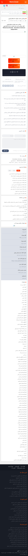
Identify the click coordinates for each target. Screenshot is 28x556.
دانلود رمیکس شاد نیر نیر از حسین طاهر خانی (18, 211)
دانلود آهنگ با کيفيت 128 (13, 66)
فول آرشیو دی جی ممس (22, 363)
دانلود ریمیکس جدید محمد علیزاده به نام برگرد (17, 115)
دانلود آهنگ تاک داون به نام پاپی (20, 193)
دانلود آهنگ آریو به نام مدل (22, 486)
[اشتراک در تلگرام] (3, 86)
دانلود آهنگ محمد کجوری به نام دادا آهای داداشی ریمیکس (15, 112)
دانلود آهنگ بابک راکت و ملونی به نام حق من (18, 496)
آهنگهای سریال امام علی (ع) (21, 320)
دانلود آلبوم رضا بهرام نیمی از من (21, 507)
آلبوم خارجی (24, 291)
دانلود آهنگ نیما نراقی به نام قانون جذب (19, 492)
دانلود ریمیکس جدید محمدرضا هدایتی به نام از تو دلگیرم (15, 125)
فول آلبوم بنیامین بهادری (22, 381)
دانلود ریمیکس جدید (21, 26)
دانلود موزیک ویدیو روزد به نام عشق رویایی (19, 542)
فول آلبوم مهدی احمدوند (22, 434)
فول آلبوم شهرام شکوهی (22, 398)
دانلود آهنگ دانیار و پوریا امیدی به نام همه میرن (17, 174)
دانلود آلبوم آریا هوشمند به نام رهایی (20, 511)
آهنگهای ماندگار (23, 322)
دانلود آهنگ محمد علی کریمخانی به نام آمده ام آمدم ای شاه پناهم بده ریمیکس (15, 108)
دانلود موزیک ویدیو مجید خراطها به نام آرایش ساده (17, 536)
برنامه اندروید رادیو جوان (22, 333)
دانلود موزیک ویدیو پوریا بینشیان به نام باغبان (18, 540)
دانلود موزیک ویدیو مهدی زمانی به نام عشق (18, 528)
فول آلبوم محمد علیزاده (22, 427)
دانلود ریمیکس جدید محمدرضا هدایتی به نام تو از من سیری (15, 118)
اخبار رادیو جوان (23, 326)
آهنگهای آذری (24, 309)
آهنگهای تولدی (23, 311)
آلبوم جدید (24, 289)
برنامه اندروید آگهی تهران (22, 331)
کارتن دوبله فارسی (23, 444)
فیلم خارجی (24, 442)
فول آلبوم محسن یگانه (22, 425)
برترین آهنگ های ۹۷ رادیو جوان (20, 328)
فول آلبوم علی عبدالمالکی (22, 407)
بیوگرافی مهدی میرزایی (22, 342)
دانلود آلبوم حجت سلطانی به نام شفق (20, 505)
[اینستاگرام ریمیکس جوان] (6, 5)
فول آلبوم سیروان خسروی (21, 396)
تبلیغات (25, 346)
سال (9, 170)
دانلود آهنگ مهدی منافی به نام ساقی (20, 484)
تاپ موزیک (24, 344)
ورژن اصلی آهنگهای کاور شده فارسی (20, 460)
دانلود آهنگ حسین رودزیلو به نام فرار (19, 182)
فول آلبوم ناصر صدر (23, 436)
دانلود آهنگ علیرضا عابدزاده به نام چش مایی (18, 189)
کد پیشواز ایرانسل (23, 447)
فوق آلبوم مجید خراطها (22, 361)
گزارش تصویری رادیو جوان (21, 451)
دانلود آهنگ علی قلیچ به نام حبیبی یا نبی (19, 185)
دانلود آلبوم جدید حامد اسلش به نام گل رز (19, 521)
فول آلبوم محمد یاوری (22, 429)
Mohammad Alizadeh (21, 161)
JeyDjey (24, 159)
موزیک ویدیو (24, 458)
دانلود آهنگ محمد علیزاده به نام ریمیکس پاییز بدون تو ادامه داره (15, 99)
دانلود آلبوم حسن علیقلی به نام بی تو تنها (19, 502)
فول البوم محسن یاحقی (22, 438)
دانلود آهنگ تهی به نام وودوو (21, 478)
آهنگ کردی (24, 307)
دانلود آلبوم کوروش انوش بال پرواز (20, 515)
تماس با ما (13, 468)
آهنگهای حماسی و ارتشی (21, 315)
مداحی (25, 453)
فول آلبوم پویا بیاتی (23, 385)
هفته (18, 170)
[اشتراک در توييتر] (13, 86)
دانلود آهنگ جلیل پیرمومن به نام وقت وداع (18, 176)
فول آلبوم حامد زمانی (22, 388)
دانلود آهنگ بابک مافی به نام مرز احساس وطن (18, 480)
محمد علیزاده (11, 162)
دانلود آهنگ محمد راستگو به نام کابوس (19, 215)
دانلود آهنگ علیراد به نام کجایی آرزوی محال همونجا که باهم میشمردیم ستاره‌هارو (16, 489)
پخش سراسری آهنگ (21, 468)
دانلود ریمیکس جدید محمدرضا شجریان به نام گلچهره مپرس (15, 122)
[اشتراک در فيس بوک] (6, 86)
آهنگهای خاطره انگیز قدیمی (21, 318)
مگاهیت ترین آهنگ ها (22, 455)
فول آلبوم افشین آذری (22, 372)
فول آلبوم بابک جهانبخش (22, 379)
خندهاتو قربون (13, 161)
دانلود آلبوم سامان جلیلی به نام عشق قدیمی (18, 509)
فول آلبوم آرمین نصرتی (22, 368)
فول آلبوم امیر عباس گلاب (21, 374)
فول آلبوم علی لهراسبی (22, 409)
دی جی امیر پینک (23, 353)
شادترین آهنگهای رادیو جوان (21, 357)
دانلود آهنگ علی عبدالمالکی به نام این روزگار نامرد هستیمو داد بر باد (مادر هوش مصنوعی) (14, 206)
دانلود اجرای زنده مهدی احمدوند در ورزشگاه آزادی (17, 530)
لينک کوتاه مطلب (8, 79)
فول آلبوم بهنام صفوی (22, 383)
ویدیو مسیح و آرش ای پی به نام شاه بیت (19, 544)
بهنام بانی (24, 335)
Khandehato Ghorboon (17, 159)
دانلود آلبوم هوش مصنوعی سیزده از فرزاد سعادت (18, 517)
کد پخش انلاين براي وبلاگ (20, 79)
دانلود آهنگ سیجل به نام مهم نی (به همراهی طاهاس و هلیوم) (15, 202)
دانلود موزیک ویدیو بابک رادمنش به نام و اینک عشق (17, 546)
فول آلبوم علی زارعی (22, 403)
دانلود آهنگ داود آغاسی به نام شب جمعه (19, 494)
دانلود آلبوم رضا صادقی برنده (21, 513)
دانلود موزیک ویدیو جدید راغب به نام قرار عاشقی (17, 534)
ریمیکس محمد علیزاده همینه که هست (19, 95)
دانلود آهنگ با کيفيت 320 (13, 60)
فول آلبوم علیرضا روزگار (22, 412)
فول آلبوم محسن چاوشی (22, 423)
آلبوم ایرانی (24, 287)
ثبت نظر (5, 151)
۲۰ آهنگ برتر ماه (23, 285)
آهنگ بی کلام (24, 296)
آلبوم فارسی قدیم (23, 293)
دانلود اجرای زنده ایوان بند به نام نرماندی (19, 532)
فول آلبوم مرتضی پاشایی (22, 431)
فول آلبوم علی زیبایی (22, 405)
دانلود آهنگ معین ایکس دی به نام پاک (19, 178)
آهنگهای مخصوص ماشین (21, 324)
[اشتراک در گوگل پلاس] (8, 86)
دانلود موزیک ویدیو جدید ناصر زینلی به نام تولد (18, 538)
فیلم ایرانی (24, 440)
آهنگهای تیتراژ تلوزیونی (22, 313)
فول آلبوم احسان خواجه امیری (21, 370)
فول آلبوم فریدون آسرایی (22, 416)
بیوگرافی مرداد (23, 337)
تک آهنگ (24, 348)
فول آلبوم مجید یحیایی (22, 420)
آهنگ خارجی (24, 302)
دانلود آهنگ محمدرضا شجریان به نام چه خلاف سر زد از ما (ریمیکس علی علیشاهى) (15, 104)
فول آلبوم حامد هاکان (22, 390)
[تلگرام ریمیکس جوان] (4, 5)
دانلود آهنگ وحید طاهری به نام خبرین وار (19, 476)
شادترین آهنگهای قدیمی (22, 359)
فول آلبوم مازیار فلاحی (22, 418)
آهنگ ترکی (24, 298)
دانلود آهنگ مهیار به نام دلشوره (20, 191)
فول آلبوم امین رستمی (22, 377)
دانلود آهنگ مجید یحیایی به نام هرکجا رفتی (18, 187)
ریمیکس (24, 355)
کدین (18, 551)
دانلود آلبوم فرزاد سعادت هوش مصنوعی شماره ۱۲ (18, 519)
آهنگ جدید (24, 300)
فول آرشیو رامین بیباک (22, 366)
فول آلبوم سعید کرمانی (22, 394)
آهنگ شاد (24, 304)
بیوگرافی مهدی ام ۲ (23, 339)
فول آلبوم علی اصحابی (22, 401)
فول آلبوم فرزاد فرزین (22, 414)
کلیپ (25, 449)
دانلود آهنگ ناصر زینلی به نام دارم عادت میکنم (18, 482)
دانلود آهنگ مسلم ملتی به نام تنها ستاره (19, 180)
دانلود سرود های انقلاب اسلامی (20, 350)
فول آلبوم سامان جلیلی (22, 392)
